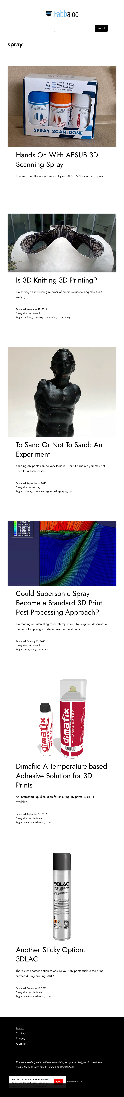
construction (50, 317)
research (36, 313)
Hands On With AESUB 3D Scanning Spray (57, 159)
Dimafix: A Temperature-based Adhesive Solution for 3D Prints (61, 775)
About (20, 1028)
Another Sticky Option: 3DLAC (50, 954)
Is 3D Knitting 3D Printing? (56, 280)
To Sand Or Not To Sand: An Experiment (59, 449)
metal (26, 649)
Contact (21, 1033)
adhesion (39, 822)
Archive (21, 1043)
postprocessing (41, 491)
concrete (38, 317)
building (28, 317)
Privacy (20, 1038)
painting (28, 491)
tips (70, 491)
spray (67, 317)
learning (36, 487)
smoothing (55, 491)
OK (58, 1082)
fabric (61, 317)
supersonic (43, 649)
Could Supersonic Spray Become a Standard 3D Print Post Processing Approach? (59, 602)
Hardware (37, 818)
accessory (29, 822)
